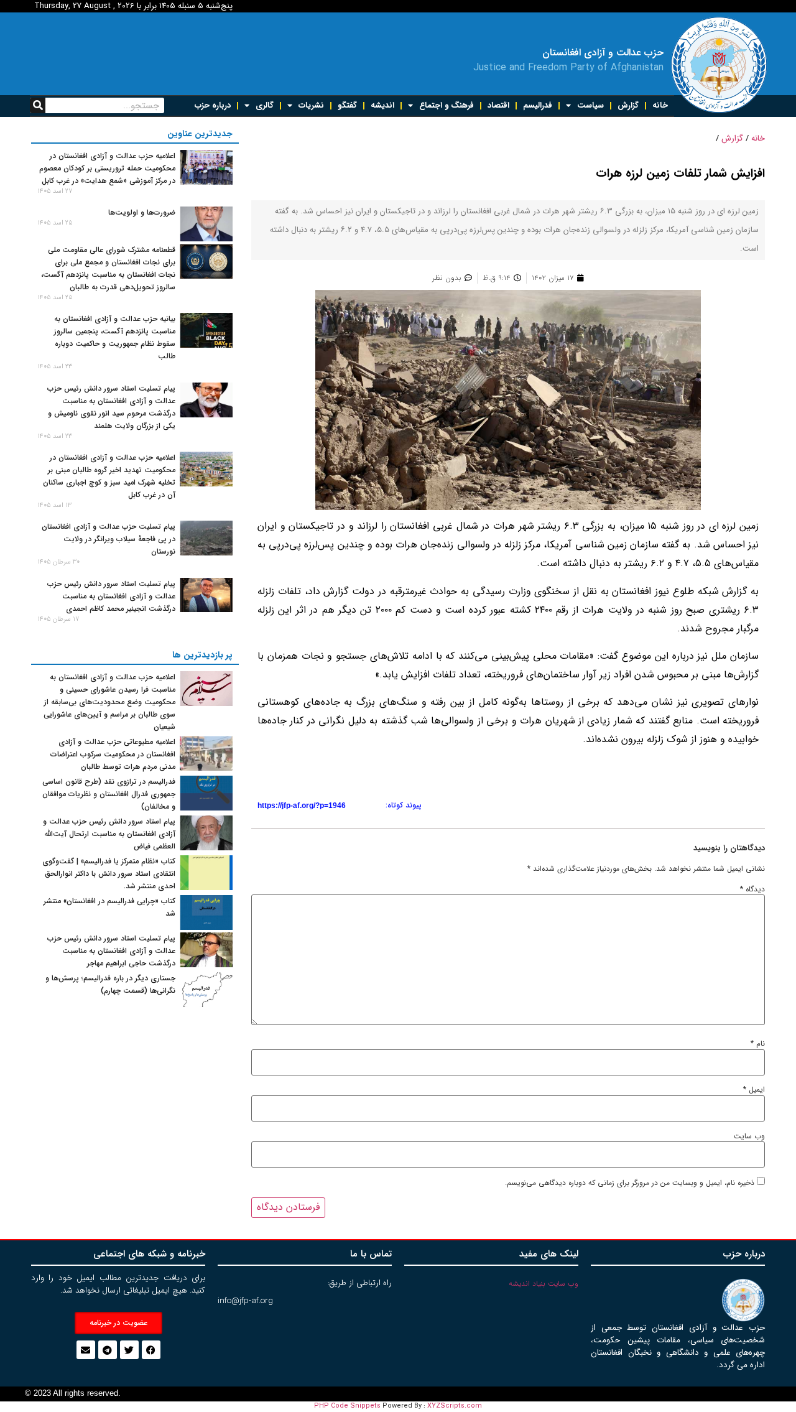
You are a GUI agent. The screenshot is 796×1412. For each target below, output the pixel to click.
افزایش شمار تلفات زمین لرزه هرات (680, 173)
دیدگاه (752, 889)
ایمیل (754, 1090)
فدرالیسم (537, 105)
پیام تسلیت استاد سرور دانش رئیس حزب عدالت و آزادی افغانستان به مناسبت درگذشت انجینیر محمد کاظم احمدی (111, 596)
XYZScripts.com (454, 1406)
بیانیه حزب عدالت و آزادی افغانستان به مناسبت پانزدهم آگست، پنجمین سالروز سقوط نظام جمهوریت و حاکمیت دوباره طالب (114, 337)
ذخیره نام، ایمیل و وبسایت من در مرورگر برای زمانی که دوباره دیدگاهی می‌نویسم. (629, 1183)
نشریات (311, 105)
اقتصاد (498, 105)
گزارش (628, 105)
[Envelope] (85, 1349)
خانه (660, 105)
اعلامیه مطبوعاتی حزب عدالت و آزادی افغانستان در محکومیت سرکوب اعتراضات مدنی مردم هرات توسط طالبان (112, 754)
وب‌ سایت (749, 1136)
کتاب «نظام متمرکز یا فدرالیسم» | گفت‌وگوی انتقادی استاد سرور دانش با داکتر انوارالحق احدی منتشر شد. (108, 873)
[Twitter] (129, 1349)
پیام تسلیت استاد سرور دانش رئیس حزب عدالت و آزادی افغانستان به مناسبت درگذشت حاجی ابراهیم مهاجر (111, 950)
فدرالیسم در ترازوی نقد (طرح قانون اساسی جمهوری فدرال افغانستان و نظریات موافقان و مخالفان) (108, 794)
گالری (265, 105)
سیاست (590, 105)
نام (758, 1043)
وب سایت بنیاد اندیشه (543, 1283)
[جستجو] (37, 105)
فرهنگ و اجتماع (446, 105)
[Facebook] (151, 1349)
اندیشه (382, 105)
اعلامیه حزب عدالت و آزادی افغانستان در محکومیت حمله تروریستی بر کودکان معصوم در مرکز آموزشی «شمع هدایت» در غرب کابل (107, 168)
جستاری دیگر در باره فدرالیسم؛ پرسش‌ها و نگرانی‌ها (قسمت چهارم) (110, 984)
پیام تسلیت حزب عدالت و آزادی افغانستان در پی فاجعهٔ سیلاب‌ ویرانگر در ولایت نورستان (108, 539)
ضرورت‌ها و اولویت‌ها (141, 212)
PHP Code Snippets (347, 1406)
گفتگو (347, 105)
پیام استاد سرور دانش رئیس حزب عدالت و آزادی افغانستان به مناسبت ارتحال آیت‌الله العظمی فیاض (109, 833)
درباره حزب (213, 105)
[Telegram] (107, 1349)
